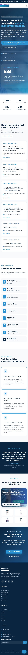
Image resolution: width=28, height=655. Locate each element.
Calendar (3, 616)
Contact (3, 614)
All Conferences (5, 590)
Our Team (3, 611)
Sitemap (3, 620)
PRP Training (4, 600)
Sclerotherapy (4, 598)
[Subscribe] (25, 642)
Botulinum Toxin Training (10, 227)
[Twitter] (22, 1)
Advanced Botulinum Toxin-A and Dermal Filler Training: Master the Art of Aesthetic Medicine (13, 148)
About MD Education (5, 609)
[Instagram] (26, 1)
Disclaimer (3, 618)
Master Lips (3, 596)
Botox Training (4, 592)
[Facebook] (20, 1)
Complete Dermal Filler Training (12, 243)
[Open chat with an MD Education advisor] (24, 652)
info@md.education (14, 1)
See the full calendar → (9, 85)
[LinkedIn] (24, 1)
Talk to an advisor (10, 47)
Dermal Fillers (4, 594)
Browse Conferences (14, 551)
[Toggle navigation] (26, 5)
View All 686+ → (7, 136)
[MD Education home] (4, 5)
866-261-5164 (5, 1)
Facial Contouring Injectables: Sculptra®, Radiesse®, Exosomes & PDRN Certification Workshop (13, 188)
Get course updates (6, 639)
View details (6, 157)
